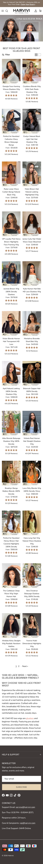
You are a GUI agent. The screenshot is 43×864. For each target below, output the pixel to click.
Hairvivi (10, 855)
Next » (25, 666)
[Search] (8, 10)
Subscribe (21, 787)
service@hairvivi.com (25, 807)
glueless (30, 718)
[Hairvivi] (21, 11)
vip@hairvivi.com (27, 823)
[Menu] (2, 10)
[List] (39, 54)
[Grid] (36, 54)
